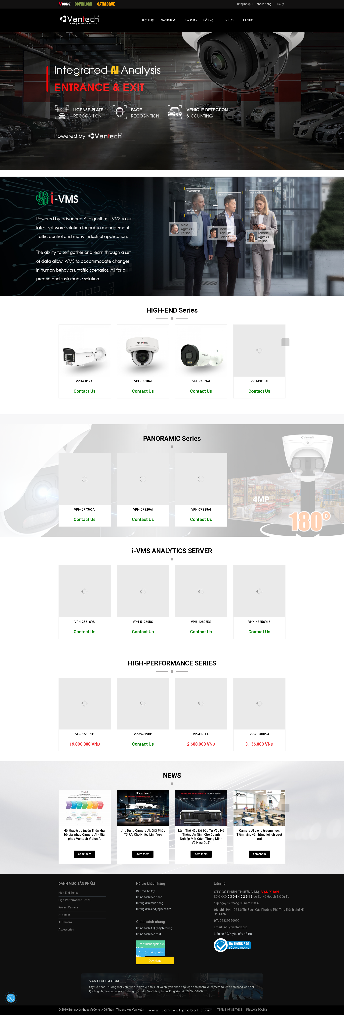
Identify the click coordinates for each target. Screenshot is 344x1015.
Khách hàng (263, 4)
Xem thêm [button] (84, 904)
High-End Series (68, 942)
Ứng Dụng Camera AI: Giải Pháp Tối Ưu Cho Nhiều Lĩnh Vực (142, 883)
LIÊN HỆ (248, 20)
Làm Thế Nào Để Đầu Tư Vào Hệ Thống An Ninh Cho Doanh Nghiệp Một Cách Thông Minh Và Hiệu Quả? (201, 887)
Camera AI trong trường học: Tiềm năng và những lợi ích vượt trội (259, 885)
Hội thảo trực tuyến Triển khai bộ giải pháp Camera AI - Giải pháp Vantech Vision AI (85, 885)
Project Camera (68, 957)
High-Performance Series (75, 950)
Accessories (66, 979)
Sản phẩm (168, 20)
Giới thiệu (148, 20)
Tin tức (228, 20)
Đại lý (280, 4)
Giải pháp (191, 20)
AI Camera (65, 972)
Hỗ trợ (208, 20)
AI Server (64, 964)
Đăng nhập (243, 4)
